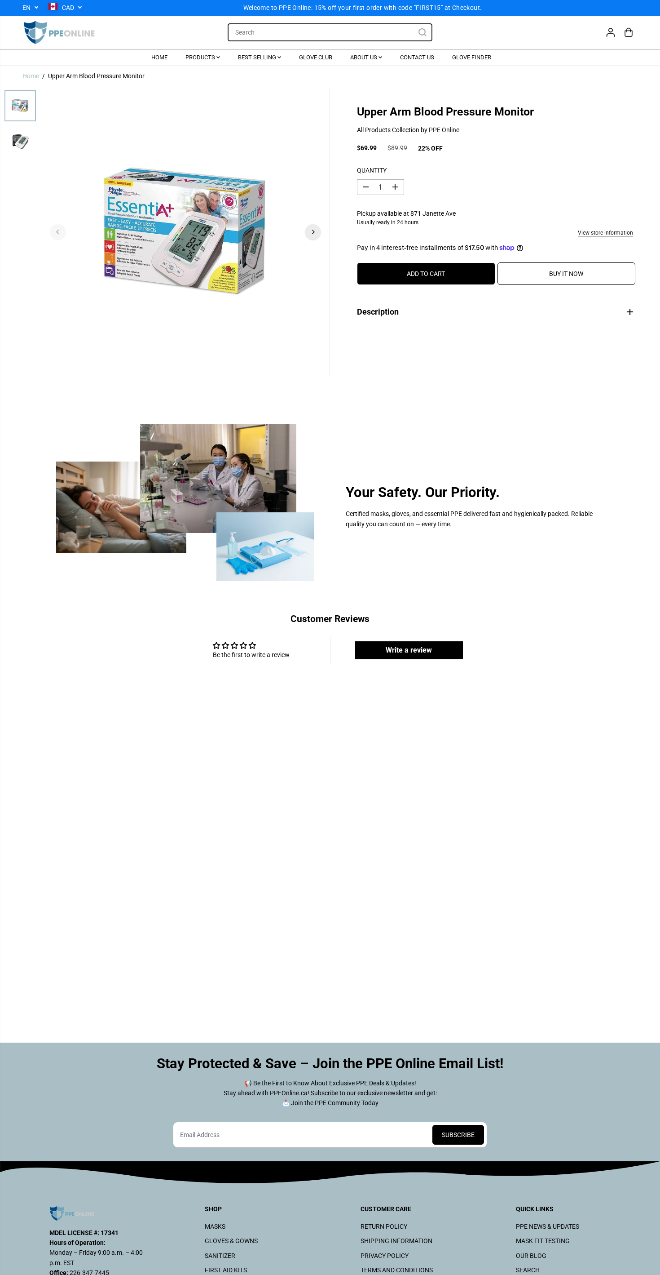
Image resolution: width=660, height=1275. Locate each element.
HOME (159, 56)
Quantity (372, 169)
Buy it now (566, 273)
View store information (605, 232)
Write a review (409, 650)
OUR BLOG (531, 1255)
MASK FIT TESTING (543, 1240)
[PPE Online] (59, 32)
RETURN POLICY (384, 1226)
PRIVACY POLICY (385, 1255)
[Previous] (58, 232)
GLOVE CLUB (315, 56)
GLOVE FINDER (471, 56)
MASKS (215, 1226)
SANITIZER (220, 1255)
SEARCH (528, 1270)
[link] (96, 1213)
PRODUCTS (200, 56)
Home (30, 76)
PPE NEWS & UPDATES (547, 1226)
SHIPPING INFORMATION (396, 1240)
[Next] (313, 232)
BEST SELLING (257, 56)
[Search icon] (422, 32)
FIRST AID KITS (226, 1270)
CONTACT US (417, 56)
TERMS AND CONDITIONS (397, 1270)
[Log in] (611, 32)
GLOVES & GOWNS (231, 1240)
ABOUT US (364, 56)
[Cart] (628, 32)
